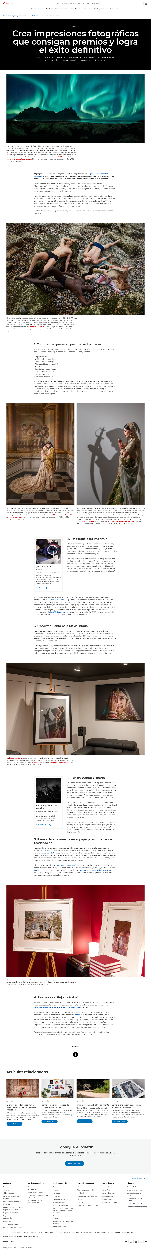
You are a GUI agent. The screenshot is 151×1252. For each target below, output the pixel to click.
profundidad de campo (60, 600)
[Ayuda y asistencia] (108, 9)
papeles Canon (36, 762)
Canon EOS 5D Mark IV (37, 327)
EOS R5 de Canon (57, 612)
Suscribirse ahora (74, 1163)
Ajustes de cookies (31, 1236)
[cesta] (146, 3)
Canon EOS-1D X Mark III (86, 521)
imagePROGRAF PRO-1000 (45, 1007)
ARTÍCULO (9, 1101)
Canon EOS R (57, 157)
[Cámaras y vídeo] (44, 9)
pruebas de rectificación (66, 865)
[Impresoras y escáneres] (73, 9)
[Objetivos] (53, 9)
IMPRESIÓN (75, 26)
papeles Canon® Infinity (60, 762)
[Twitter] (141, 1242)
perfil (36, 870)
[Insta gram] (131, 1242)
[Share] (75, 1054)
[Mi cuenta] (141, 3)
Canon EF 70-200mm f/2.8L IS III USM (120, 521)
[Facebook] (126, 1242)
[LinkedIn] (136, 1242)
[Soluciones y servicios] (92, 9)
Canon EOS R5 (49, 515)
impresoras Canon (16, 758)
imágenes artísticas (49, 853)
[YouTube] (146, 1242)
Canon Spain (8, 1242)
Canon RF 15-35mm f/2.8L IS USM (18, 159)
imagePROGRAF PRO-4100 (70, 1007)
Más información (14, 1124)
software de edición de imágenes (94, 870)
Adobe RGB (79, 1015)
